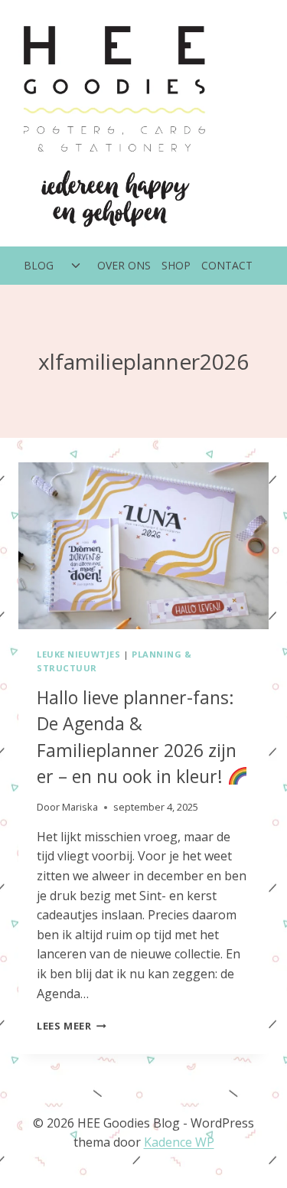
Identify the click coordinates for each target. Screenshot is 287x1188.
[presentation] (143, 545)
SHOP (176, 265)
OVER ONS (124, 265)
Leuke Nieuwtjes (78, 654)
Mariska (80, 807)
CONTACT (227, 265)
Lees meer (71, 1026)
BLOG (39, 265)
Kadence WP (179, 1142)
